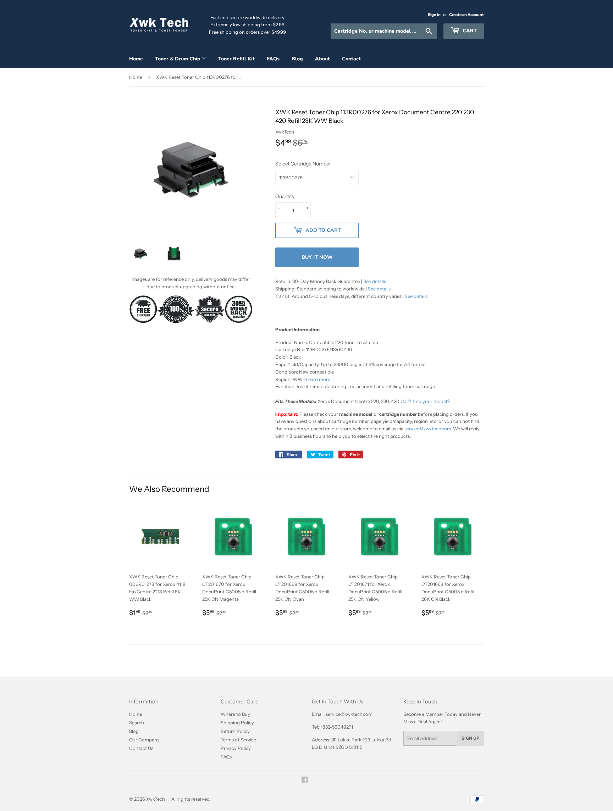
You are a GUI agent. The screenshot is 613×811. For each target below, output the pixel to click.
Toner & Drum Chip (178, 58)
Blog (297, 58)
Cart (469, 30)
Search (136, 722)
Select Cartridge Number (303, 163)
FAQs (273, 58)
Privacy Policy (236, 748)
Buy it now (317, 257)
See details (374, 281)
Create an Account (466, 14)
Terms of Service (238, 739)
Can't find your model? (425, 401)
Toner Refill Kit (236, 58)
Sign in (434, 14)
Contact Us (141, 748)
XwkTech (155, 799)
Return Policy (235, 731)
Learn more (318, 379)
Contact (351, 58)
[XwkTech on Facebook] (305, 781)
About (322, 58)
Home (136, 58)
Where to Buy (235, 714)
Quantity (284, 196)
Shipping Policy (237, 722)
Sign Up (470, 738)
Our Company (144, 739)
